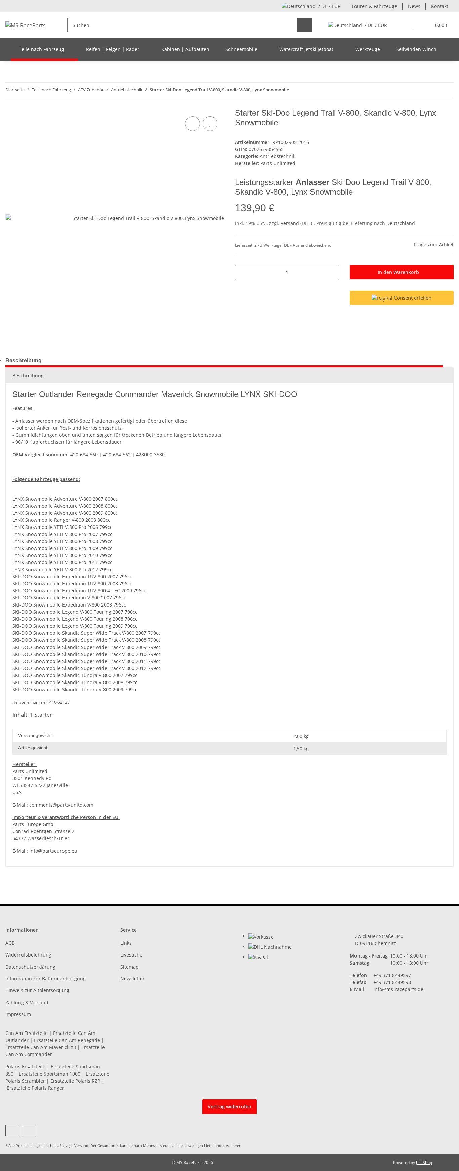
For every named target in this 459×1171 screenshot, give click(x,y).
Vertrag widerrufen (229, 1106)
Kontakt (439, 6)
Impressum (18, 1014)
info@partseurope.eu (53, 851)
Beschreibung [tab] (23, 360)
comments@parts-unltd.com (61, 805)
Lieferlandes (214, 1145)
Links (126, 943)
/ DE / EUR (329, 6)
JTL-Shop (424, 1162)
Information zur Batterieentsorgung (45, 978)
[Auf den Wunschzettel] (210, 123)
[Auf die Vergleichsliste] (192, 123)
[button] (399, 25)
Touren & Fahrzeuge (374, 6)
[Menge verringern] (242, 272)
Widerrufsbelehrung (28, 954)
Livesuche (131, 954)
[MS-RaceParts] (25, 25)
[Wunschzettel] (413, 25)
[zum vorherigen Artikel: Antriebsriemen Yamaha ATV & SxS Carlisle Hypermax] (432, 90)
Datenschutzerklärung (30, 967)
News (414, 6)
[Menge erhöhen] (331, 272)
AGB (10, 943)
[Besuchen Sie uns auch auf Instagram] (29, 1130)
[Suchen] (304, 25)
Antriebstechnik (277, 156)
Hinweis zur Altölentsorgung (37, 990)
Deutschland (400, 223)
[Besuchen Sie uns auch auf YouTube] (12, 1130)
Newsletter (132, 978)
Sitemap (129, 967)
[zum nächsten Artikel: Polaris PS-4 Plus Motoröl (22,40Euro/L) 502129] (446, 90)
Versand (290, 223)
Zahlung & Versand (26, 1002)
